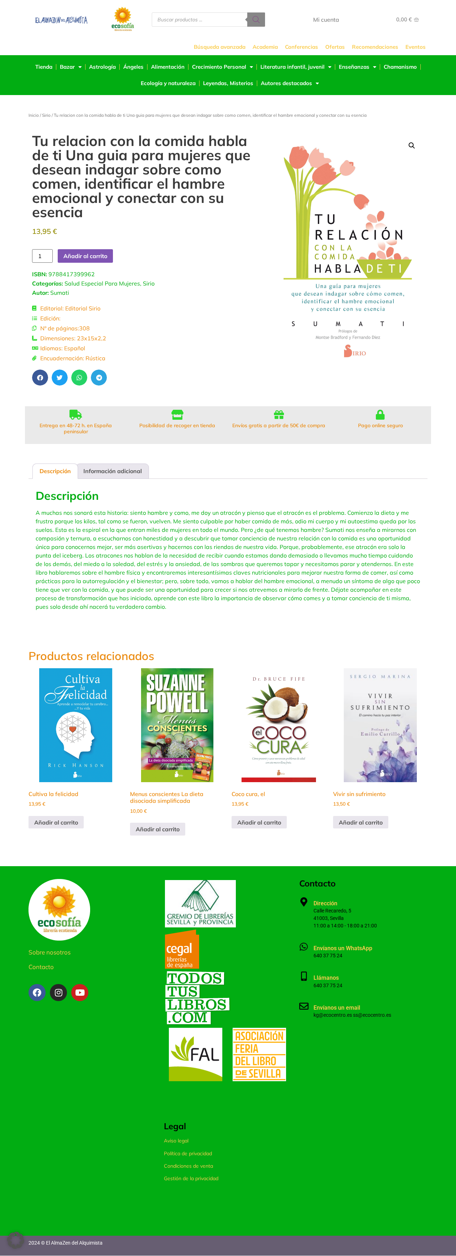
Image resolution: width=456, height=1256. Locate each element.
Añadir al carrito (85, 256)
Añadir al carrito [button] (56, 822)
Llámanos (326, 977)
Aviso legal (176, 1140)
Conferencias (301, 46)
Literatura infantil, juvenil (292, 66)
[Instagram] (58, 992)
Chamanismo (400, 66)
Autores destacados (286, 83)
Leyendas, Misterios (228, 83)
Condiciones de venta (188, 1166)
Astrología (102, 66)
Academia (265, 46)
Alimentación (168, 66)
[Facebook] (37, 992)
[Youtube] (79, 992)
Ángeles (133, 66)
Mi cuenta (326, 19)
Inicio (33, 115)
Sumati (59, 292)
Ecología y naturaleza (168, 83)
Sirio (46, 115)
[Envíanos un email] (304, 1006)
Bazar (67, 66)
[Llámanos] (304, 976)
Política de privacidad (188, 1153)
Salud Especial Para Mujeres (102, 283)
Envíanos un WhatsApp (343, 948)
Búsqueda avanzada (219, 46)
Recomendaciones (375, 46)
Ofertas (335, 46)
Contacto (41, 966)
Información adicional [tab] (112, 471)
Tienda (43, 66)
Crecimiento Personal (219, 66)
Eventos (415, 46)
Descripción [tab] (55, 471)
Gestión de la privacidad (191, 1178)
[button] (40, 378)
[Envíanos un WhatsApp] (304, 946)
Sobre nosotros (49, 952)
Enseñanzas (354, 66)
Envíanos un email (337, 1007)
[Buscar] (256, 19)
